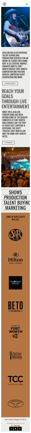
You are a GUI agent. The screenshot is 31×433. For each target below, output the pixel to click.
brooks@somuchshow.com (15, 423)
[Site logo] (4, 4)
